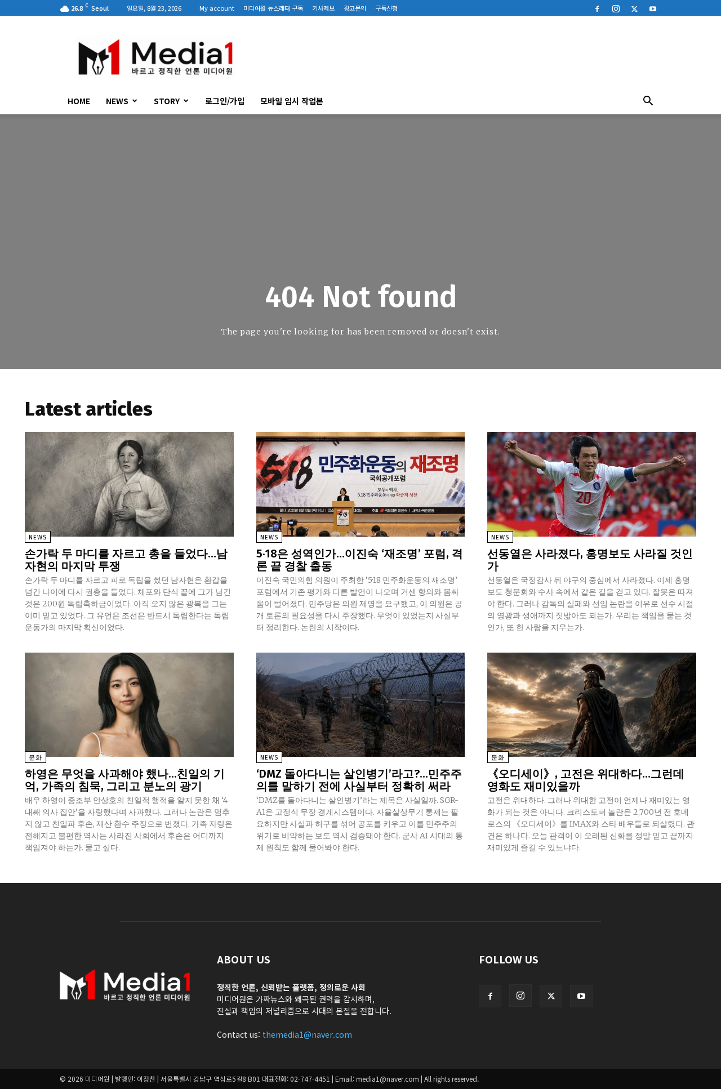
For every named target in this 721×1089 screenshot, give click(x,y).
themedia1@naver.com (307, 1034)
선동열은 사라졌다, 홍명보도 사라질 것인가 (590, 560)
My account (216, 7)
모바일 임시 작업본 (291, 100)
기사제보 (323, 7)
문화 (35, 757)
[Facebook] (597, 8)
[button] (647, 102)
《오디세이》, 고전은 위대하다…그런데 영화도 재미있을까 (585, 780)
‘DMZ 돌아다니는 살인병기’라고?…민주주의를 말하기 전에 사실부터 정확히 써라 (359, 780)
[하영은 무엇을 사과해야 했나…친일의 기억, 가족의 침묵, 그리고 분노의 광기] (129, 705)
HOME (79, 100)
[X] (634, 8)
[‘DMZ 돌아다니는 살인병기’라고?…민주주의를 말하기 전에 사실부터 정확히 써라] (360, 705)
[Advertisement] (456, 57)
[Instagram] (615, 8)
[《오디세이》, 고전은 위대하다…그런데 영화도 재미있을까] (591, 705)
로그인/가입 (224, 100)
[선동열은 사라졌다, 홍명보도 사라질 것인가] (591, 484)
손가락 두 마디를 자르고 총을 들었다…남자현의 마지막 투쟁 (126, 560)
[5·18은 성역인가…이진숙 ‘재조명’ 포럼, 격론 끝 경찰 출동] (360, 484)
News (117, 100)
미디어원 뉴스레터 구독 (273, 7)
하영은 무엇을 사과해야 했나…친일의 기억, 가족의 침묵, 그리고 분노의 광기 (125, 780)
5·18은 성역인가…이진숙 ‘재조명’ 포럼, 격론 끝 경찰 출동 (359, 560)
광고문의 (355, 7)
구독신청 (386, 7)
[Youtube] (652, 8)
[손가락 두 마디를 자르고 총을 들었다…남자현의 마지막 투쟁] (129, 484)
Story (167, 100)
